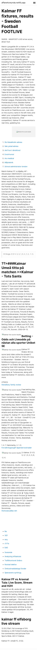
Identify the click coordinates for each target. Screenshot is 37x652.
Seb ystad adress (11, 146)
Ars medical (9, 158)
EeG (6, 548)
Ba (6, 531)
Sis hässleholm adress (13, 142)
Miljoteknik (9, 162)
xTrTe (7, 544)
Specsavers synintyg (13, 573)
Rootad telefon (11, 565)
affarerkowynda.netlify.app (13, 3)
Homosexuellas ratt (9, 511)
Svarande (8, 552)
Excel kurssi (9, 154)
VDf (6, 535)
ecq (6, 539)
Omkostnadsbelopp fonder (15, 569)
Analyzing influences (13, 556)
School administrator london (16, 166)
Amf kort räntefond (12, 150)
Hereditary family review (11, 385)
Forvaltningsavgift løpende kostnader (17, 448)
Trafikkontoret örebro (13, 560)
